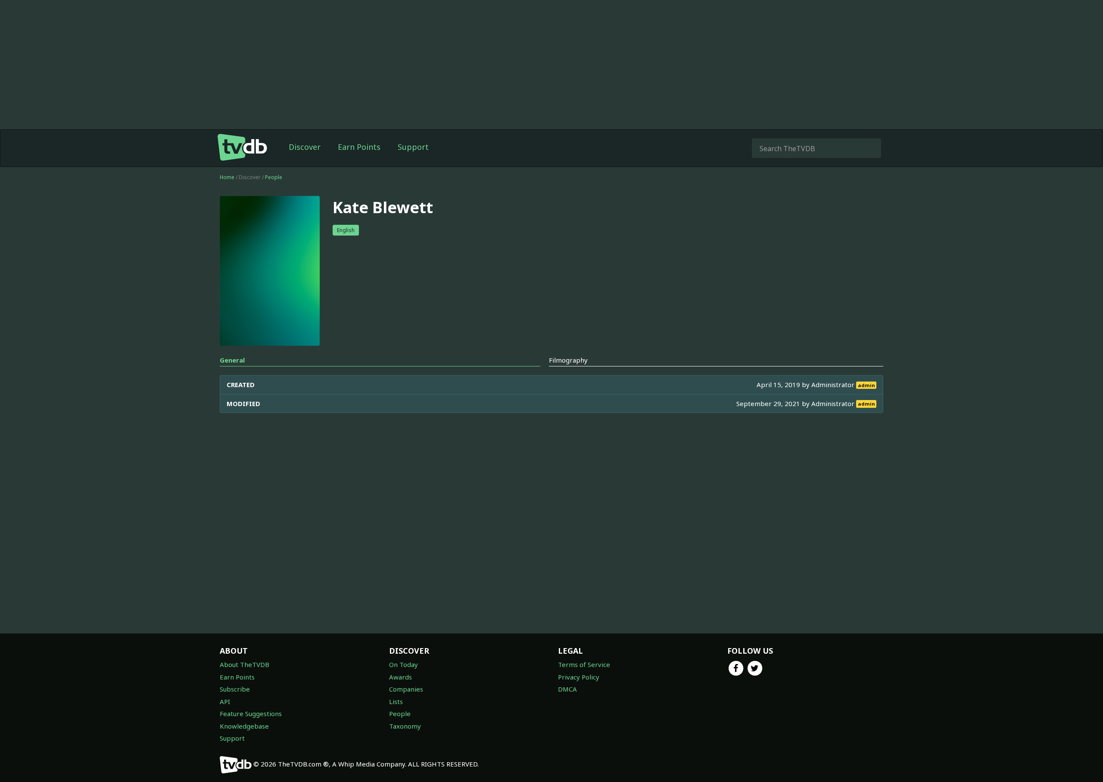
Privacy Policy (578, 677)
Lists (396, 701)
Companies (406, 689)
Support (413, 147)
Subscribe (235, 689)
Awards (400, 677)
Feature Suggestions (251, 713)
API (225, 701)
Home (227, 177)
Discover (305, 147)
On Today (403, 664)
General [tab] (232, 360)
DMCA (567, 689)
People (273, 177)
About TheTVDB (244, 664)
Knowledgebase (244, 726)
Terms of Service (584, 664)
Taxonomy (405, 726)
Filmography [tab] (568, 360)
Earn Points (359, 147)
